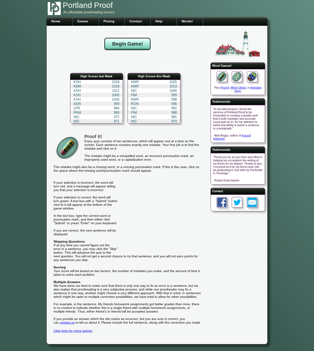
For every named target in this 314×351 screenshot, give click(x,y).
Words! (187, 21)
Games (82, 21)
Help (159, 21)
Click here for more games (73, 331)
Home (55, 21)
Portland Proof (88, 5)
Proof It (224, 87)
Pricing (108, 21)
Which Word (238, 87)
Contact (135, 21)
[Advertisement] (127, 62)
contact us (67, 322)
